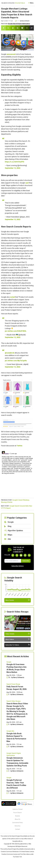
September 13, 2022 (12, 168)
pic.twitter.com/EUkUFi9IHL (15, 331)
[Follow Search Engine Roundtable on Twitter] (16, 555)
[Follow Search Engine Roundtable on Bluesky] (21, 555)
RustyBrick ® (22, 844)
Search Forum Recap (13, 684)
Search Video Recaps (14, 701)
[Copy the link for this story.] (31, 27)
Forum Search (17, 812)
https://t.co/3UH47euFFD (14, 162)
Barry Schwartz (25, 21)
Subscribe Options (17, 566)
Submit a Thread (17, 809)
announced (11, 54)
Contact (17, 829)
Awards (17, 816)
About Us (17, 819)
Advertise (17, 826)
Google (9, 662)
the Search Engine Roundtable (19, 836)
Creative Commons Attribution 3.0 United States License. (17, 851)
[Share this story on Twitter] (8, 27)
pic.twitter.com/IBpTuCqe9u (16, 361)
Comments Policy (17, 822)
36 (9, 677)
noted (12, 297)
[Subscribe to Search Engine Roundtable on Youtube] (25, 555)
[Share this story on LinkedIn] (17, 27)
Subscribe (25, 561)
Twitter (19, 446)
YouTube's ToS (17, 856)
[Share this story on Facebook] (3, 27)
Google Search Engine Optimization (19, 23)
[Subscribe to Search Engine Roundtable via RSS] (29, 555)
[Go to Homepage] (13, 3)
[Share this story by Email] (27, 27)
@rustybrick (9, 353)
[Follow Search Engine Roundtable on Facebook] (12, 555)
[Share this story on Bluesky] (22, 27)
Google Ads (10, 731)
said (27, 183)
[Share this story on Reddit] (12, 27)
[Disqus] (17, 473)
